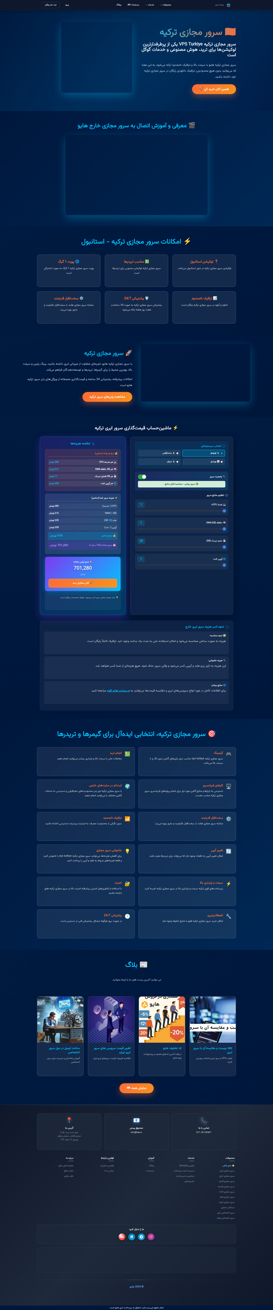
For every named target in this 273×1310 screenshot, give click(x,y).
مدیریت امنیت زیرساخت (184, 1171)
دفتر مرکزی (69, 1176)
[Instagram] (151, 1236)
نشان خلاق (69, 1171)
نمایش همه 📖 (137, 1088)
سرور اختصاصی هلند (226, 1218)
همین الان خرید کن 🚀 (214, 89)
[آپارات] (122, 1236)
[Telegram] (141, 1236)
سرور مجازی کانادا (227, 1192)
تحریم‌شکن (189, 1181)
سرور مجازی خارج (227, 1176)
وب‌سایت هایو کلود (118, 690)
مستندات (150, 1171)
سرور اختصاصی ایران (226, 1212)
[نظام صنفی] (106, 1260)
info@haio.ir (136, 1132)
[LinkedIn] (131, 1236)
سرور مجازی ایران (227, 1171)
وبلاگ (118, 5)
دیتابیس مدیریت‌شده (185, 1176)
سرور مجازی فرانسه (226, 1186)
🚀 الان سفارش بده (83, 583)
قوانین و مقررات (107, 1165)
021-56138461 (203, 1132)
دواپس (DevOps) (186, 1165)
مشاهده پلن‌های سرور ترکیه (107, 396)
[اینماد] (166, 1260)
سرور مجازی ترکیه (227, 1202)
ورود (67, 5)
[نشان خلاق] (146, 1260)
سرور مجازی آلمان (227, 1181)
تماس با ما (109, 1171)
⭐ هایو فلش (229, 1165)
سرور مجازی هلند (227, 1197)
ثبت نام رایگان (50, 5)
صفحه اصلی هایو (66, 1165)
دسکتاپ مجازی (228, 1207)
